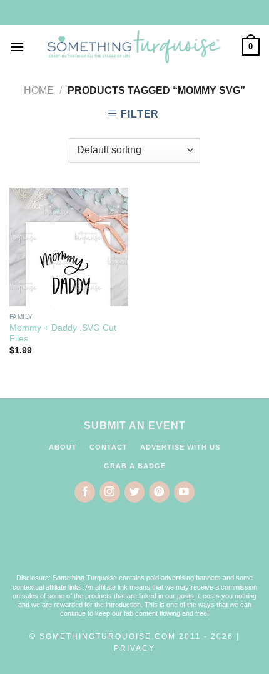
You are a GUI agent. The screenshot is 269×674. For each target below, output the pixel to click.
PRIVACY (134, 648)
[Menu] (16, 46)
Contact (108, 447)
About (63, 447)
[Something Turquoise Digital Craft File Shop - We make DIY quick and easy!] (133, 47)
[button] (134, 546)
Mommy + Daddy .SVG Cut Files (62, 333)
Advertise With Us (180, 447)
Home (39, 90)
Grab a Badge (135, 466)
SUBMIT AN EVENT (135, 425)
